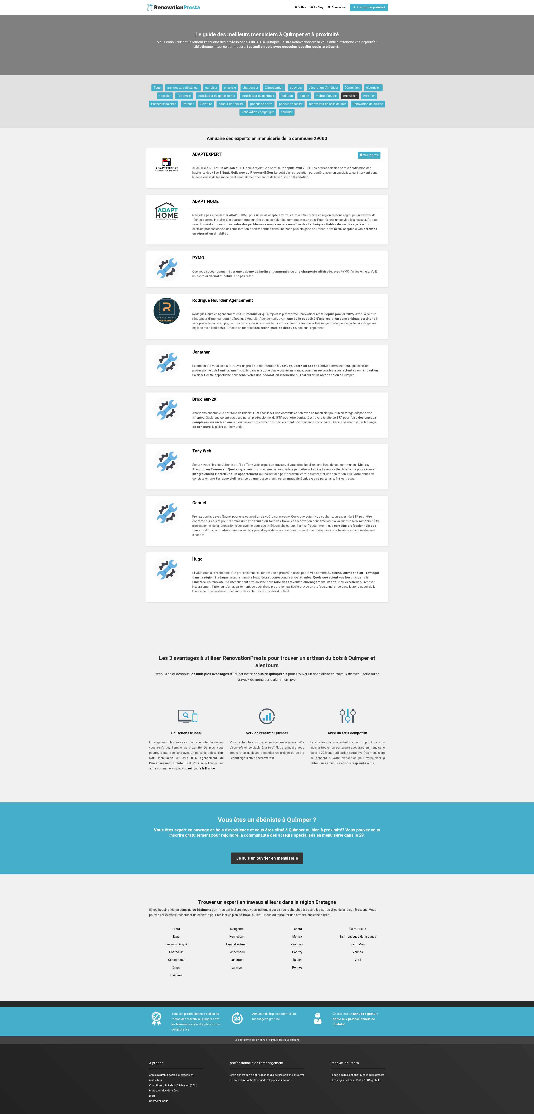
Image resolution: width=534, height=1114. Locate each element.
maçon (304, 96)
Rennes (297, 967)
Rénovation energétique (258, 112)
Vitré (358, 959)
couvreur (296, 88)
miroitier (369, 96)
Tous (157, 88)
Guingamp (237, 929)
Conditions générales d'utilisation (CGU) (173, 1085)
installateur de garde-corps (216, 96)
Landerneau (237, 952)
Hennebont (236, 936)
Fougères (176, 975)
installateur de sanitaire (258, 96)
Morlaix (297, 936)
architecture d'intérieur (183, 88)
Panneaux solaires (163, 104)
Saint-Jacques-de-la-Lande (357, 936)
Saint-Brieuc (357, 929)
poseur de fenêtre (231, 104)
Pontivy (297, 952)
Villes (301, 7)
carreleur (211, 88)
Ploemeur (297, 944)
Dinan (176, 967)
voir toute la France (201, 768)
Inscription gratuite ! (370, 7)
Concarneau (176, 959)
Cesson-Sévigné (176, 944)
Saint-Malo (357, 944)
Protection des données (163, 1090)
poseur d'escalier (290, 104)
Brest (176, 929)
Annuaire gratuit (158, 1074)
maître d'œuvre (326, 96)
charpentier (250, 88)
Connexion (338, 7)
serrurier (286, 112)
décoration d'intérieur (323, 88)
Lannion (237, 967)
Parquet (188, 104)
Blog (152, 1095)
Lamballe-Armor (237, 944)
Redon (297, 959)
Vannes (358, 952)
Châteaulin (176, 952)
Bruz (176, 936)
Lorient (297, 929)
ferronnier (184, 96)
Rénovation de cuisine (368, 104)
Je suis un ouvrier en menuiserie (267, 858)
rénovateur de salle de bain (327, 104)
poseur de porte (261, 104)
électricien (373, 88)
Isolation (287, 96)
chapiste (230, 88)
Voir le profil (371, 155)
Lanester (237, 959)
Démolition (352, 88)
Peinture (206, 104)
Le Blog (318, 7)
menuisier (350, 96)
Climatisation (274, 88)
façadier (165, 96)
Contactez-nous (158, 1101)
